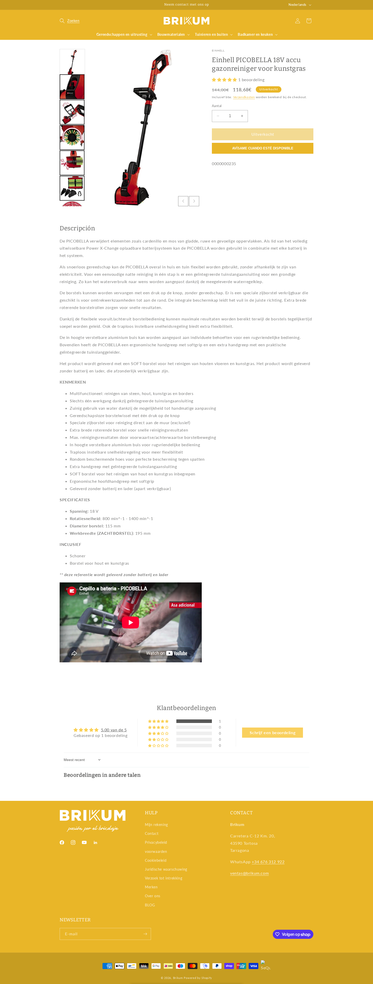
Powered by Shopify (198, 977)
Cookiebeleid (155, 860)
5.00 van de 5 (114, 729)
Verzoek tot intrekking (163, 878)
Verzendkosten (244, 97)
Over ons (152, 896)
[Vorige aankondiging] (137, 5)
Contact (151, 833)
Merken (151, 887)
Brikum (178, 977)
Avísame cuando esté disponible (262, 148)
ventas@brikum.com (249, 873)
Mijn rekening (156, 824)
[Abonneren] (145, 934)
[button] (70, 20)
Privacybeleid (156, 842)
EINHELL (218, 50)
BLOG (150, 905)
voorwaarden (156, 851)
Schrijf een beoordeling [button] (272, 732)
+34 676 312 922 (268, 861)
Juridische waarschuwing (166, 869)
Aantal (217, 106)
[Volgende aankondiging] (235, 5)
